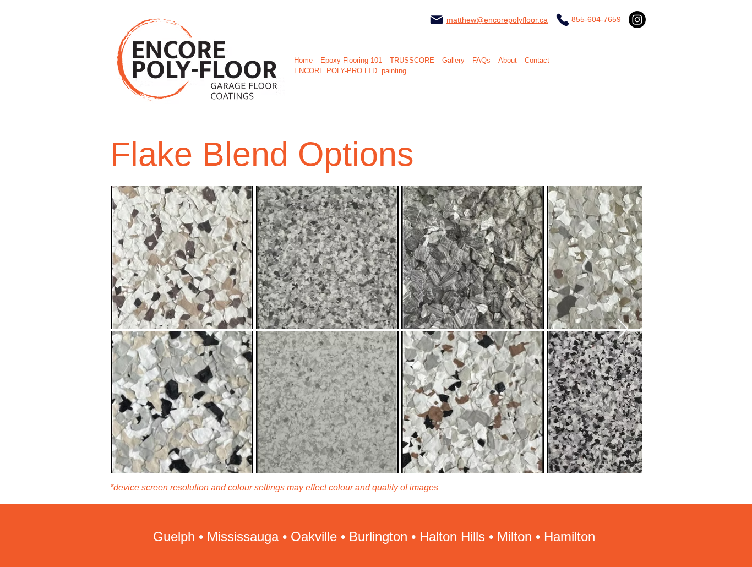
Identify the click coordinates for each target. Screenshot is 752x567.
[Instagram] (637, 19)
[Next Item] (623, 329)
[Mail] (436, 20)
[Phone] (562, 20)
